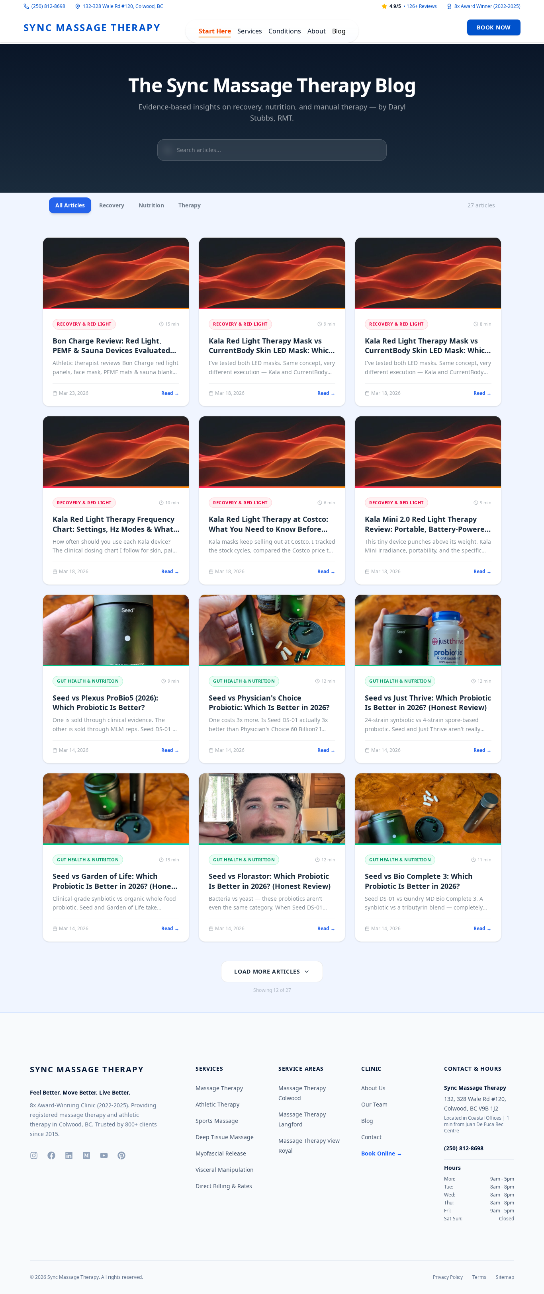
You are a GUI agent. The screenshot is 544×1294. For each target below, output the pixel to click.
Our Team (374, 1104)
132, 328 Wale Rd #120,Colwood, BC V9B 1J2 (475, 1103)
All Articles (70, 205)
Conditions (284, 31)
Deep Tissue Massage (225, 1137)
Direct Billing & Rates (224, 1186)
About (316, 31)
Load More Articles (267, 971)
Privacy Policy (448, 1277)
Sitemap (505, 1277)
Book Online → (381, 1153)
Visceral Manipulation (225, 1169)
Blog (339, 31)
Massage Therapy (219, 1088)
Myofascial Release (221, 1153)
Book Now (494, 27)
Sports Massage (217, 1120)
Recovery (111, 205)
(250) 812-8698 (48, 6)
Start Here (215, 31)
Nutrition (151, 205)
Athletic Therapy (217, 1104)
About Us (373, 1088)
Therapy (189, 205)
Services (249, 31)
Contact (371, 1137)
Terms (479, 1277)
